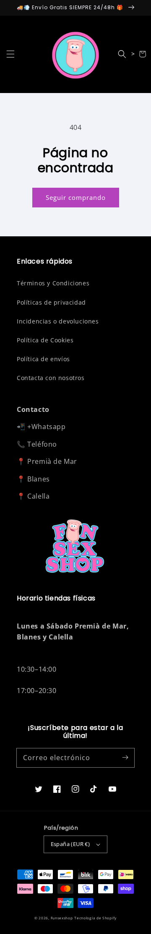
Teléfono (42, 444)
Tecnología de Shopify (95, 918)
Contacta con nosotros (51, 378)
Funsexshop (62, 918)
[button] (10, 54)
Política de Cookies (45, 340)
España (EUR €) (70, 844)
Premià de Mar (52, 461)
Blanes (38, 479)
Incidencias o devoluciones (58, 321)
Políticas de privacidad (51, 302)
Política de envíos (43, 359)
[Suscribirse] (125, 757)
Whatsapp (48, 426)
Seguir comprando (76, 197)
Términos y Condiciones (53, 283)
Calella (38, 496)
